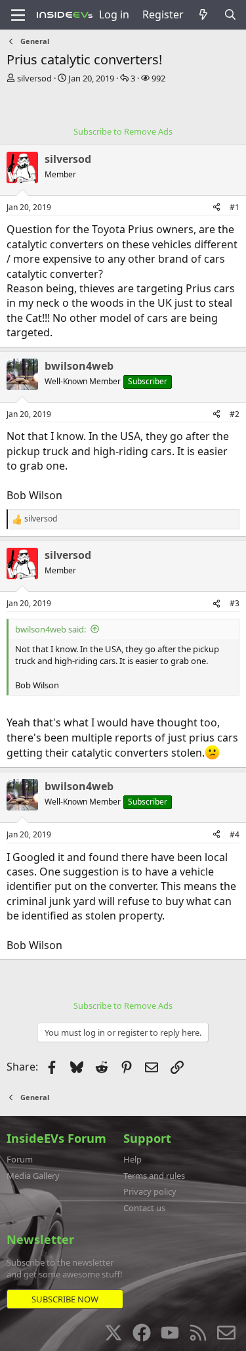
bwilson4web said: (50, 629)
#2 (234, 414)
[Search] (229, 14)
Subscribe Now (64, 1299)
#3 (234, 603)
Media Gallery (33, 1176)
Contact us (144, 1208)
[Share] (216, 207)
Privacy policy (149, 1191)
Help (132, 1159)
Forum (20, 1159)
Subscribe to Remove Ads (123, 131)
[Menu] (18, 15)
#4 (234, 834)
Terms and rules (154, 1176)
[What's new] (203, 14)
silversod (34, 78)
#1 (234, 207)
